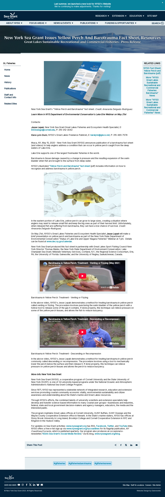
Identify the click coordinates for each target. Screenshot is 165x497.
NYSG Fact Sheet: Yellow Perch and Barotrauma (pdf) (152, 71)
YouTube (123, 426)
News (7, 76)
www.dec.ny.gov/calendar (59, 241)
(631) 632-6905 (10, 485)
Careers (148, 485)
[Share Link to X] (126, 445)
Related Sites (10, 103)
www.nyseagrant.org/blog (107, 433)
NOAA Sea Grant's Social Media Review (62, 433)
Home (7, 69)
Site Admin (157, 485)
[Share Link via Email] (136, 445)
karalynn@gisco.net (100, 135)
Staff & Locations (137, 485)
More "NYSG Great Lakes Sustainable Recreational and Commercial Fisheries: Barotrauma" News (152, 86)
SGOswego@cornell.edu (43, 130)
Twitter (110, 426)
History (7, 82)
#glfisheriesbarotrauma (80, 463)
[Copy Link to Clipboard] (115, 445)
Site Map (126, 485)
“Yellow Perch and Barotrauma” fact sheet (69, 166)
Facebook (101, 426)
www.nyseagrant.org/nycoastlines (83, 428)
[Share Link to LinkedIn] (131, 445)
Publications (10, 88)
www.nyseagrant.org (76, 426)
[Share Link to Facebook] (120, 445)
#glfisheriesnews (103, 463)
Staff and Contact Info (10, 96)
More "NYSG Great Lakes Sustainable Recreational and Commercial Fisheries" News (152, 106)
